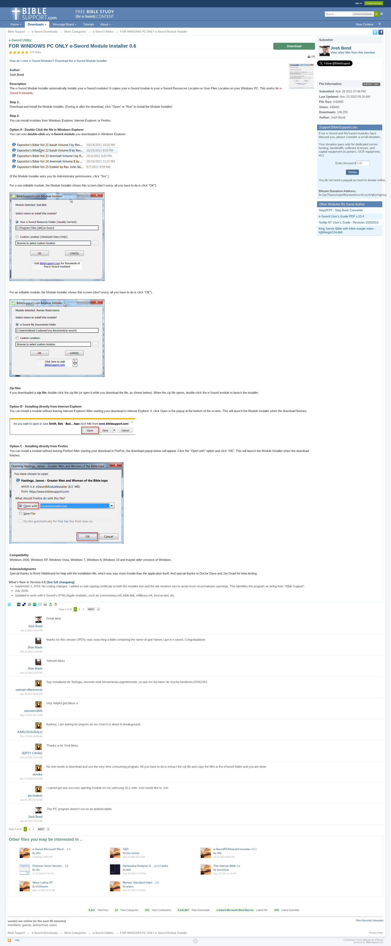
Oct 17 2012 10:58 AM (31, 736)
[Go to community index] (62, 13)
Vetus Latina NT (42, 882)
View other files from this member (353, 52)
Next (91, 609)
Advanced (381, 13)
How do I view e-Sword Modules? (32, 60)
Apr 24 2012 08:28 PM (31, 694)
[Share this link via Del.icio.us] (24, 604)
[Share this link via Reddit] (29, 604)
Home (15, 24)
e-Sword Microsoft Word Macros (235, 910)
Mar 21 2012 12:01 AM (31, 673)
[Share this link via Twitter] (9, 604)
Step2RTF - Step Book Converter (341, 210)
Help (17, 940)
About (104, 24)
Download (294, 46)
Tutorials (88, 24)
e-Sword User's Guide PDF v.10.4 (341, 216)
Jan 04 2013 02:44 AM (31, 800)
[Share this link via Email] (40, 604)
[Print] (45, 604)
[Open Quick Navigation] (380, 24)
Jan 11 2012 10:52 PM (31, 630)
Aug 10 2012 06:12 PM (31, 715)
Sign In (358, 3)
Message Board (64, 24)
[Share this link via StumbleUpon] (34, 604)
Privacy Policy (376, 933)
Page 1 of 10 (65, 609)
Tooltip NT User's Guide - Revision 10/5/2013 (348, 222)
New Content (364, 24)
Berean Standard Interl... (141, 882)
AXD (126, 849)
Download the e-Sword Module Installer (81, 60)
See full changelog (60, 582)
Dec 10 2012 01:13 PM (31, 778)
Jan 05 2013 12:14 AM (31, 821)
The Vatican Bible (226, 865)
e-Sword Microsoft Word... (51, 849)
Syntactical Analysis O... (145, 865)
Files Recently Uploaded (369, 920)
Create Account (373, 3)
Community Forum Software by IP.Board (363, 940)
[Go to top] (195, 941)
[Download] (50, 604)
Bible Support (16, 932)
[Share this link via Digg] (18, 604)
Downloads (36, 24)
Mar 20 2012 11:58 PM (31, 651)
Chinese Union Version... (50, 865)
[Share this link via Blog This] (55, 604)
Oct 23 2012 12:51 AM (31, 757)
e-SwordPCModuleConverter (235, 849)
